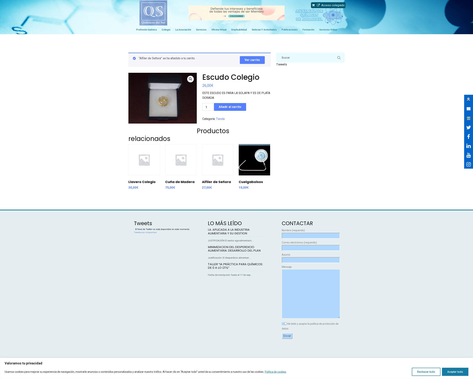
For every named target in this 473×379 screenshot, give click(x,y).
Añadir (144, 165)
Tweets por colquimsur (145, 232)
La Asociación (183, 29)
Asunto (286, 254)
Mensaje (287, 266)
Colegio (166, 29)
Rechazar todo (426, 371)
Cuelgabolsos (251, 182)
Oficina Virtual (218, 29)
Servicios (201, 29)
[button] (190, 79)
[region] (236, 368)
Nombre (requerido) (293, 230)
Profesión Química (146, 29)
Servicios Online (328, 29)
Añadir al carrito (230, 107)
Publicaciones (289, 29)
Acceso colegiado (332, 5)
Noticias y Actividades (264, 29)
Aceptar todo (455, 371)
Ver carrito (252, 60)
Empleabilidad (239, 29)
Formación (308, 29)
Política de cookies (275, 371)
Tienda (220, 119)
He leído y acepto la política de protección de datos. (310, 326)
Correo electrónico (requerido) (299, 242)
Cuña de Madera (180, 182)
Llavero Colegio (142, 182)
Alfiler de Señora (216, 182)
